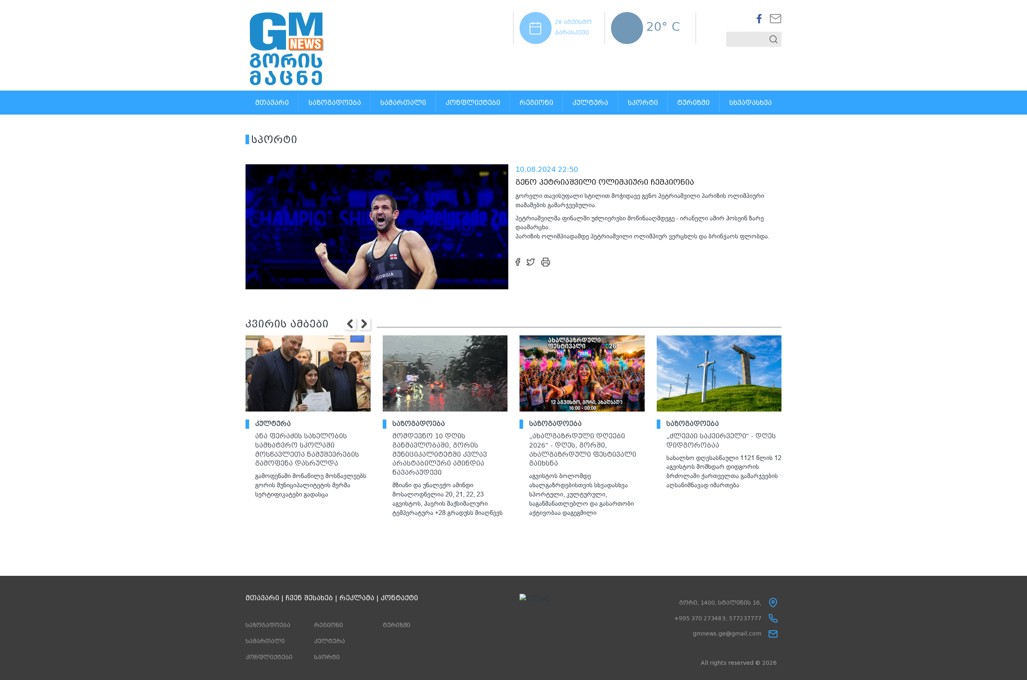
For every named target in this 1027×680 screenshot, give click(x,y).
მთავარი (272, 103)
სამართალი (403, 103)
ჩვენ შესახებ (309, 598)
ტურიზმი (693, 103)
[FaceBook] (518, 261)
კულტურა (590, 103)
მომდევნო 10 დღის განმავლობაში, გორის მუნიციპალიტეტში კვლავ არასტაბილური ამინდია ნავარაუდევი (439, 454)
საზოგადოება (335, 103)
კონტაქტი (399, 598)
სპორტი (643, 103)
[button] (350, 324)
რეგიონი (536, 103)
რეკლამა (356, 598)
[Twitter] (530, 261)
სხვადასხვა (750, 103)
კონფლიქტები (473, 103)
